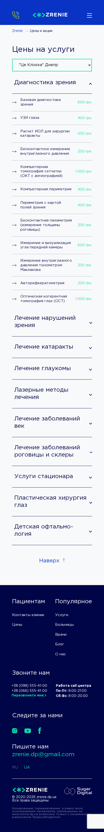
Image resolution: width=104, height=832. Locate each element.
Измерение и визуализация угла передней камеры (45, 245)
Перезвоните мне (28, 695)
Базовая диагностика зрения (40, 102)
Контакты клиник (28, 615)
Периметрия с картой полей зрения (40, 205)
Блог (59, 644)
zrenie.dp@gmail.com (43, 754)
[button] (52, 83)
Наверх (49, 560)
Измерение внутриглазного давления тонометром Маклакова (46, 265)
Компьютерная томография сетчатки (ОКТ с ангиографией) (41, 171)
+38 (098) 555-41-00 (29, 685)
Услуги (61, 615)
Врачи (61, 634)
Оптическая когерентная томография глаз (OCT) (43, 299)
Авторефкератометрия (42, 283)
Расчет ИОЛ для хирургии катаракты (45, 133)
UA (27, 767)
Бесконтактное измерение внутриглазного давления (45, 151)
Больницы (64, 624)
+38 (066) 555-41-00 (29, 690)
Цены (17, 624)
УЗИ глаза (29, 117)
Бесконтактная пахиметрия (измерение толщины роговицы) (46, 225)
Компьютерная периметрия (45, 189)
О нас (60, 654)
